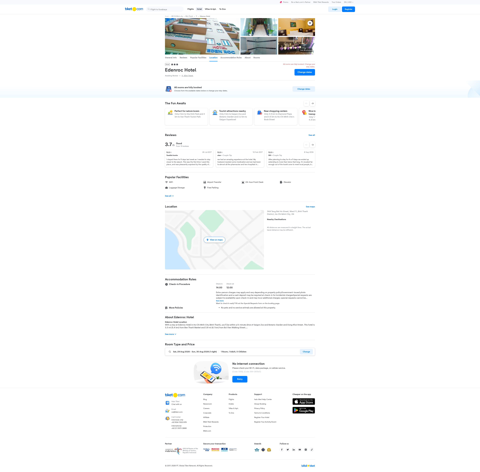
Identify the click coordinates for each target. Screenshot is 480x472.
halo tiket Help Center (263, 399)
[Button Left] (306, 145)
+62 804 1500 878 (179, 422)
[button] (214, 239)
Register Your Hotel (261, 417)
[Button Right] (312, 145)
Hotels (231, 404)
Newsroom (207, 404)
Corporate (207, 413)
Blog (205, 399)
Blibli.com (207, 431)
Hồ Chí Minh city (177, 16)
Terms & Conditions (262, 413)
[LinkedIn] (294, 450)
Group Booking (260, 404)
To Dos (231, 413)
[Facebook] (282, 450)
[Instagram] (306, 450)
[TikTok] (312, 450)
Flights (231, 399)
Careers (206, 408)
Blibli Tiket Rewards (321, 2)
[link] (334, 9)
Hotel (167, 16)
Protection (207, 426)
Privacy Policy (259, 408)
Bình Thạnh (189, 16)
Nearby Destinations (276, 219)
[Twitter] (288, 450)
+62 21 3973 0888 (179, 428)
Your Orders (336, 2)
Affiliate (206, 417)
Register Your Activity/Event (265, 422)
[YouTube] (300, 450)
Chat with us (177, 404)
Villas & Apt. (233, 408)
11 (196, 16)
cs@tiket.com (177, 412)
